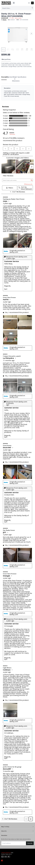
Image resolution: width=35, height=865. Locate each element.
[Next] (31, 33)
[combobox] (17, 8)
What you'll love (6, 59)
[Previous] (3, 33)
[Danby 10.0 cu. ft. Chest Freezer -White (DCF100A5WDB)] (17, 33)
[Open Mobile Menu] (32, 3)
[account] (29, 3)
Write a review (18, 18)
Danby (5, 19)
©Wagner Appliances (6, 852)
